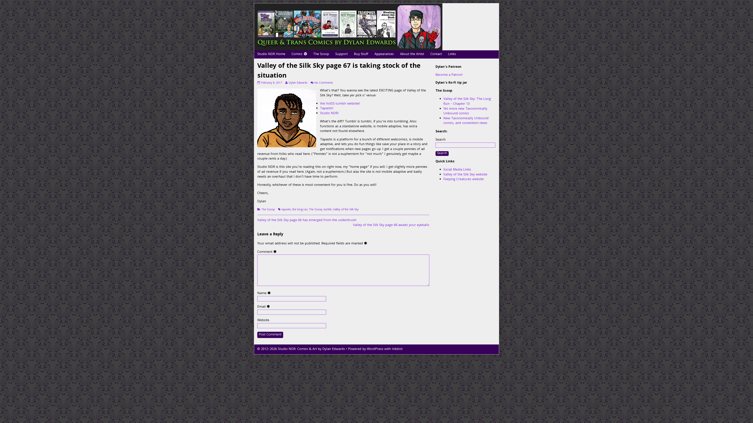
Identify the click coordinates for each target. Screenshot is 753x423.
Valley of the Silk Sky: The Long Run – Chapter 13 (467, 101)
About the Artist (412, 54)
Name (264, 293)
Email (264, 307)
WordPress (375, 349)
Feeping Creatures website (463, 179)
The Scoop (321, 54)
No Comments (323, 83)
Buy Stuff (361, 54)
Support (341, 54)
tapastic (286, 209)
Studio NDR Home (271, 54)
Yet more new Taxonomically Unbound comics (465, 111)
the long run (299, 209)
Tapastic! (326, 108)
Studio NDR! (329, 113)
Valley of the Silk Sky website (465, 175)
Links (452, 54)
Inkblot (397, 349)
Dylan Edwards (297, 83)
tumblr (328, 209)
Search (441, 140)
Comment (267, 252)
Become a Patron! (449, 75)
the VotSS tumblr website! (340, 104)
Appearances (384, 54)
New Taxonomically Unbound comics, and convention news (466, 121)
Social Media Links (457, 170)
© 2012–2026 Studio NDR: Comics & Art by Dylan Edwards (301, 349)
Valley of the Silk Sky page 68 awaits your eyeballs (391, 225)
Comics (297, 54)
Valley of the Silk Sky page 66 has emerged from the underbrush (306, 220)
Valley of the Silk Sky (346, 209)
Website (263, 320)
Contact (436, 54)
